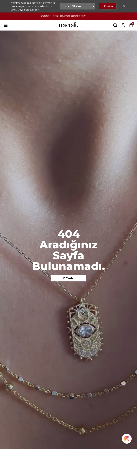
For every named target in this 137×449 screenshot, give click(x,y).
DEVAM (68, 278)
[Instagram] (127, 439)
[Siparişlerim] (123, 25)
